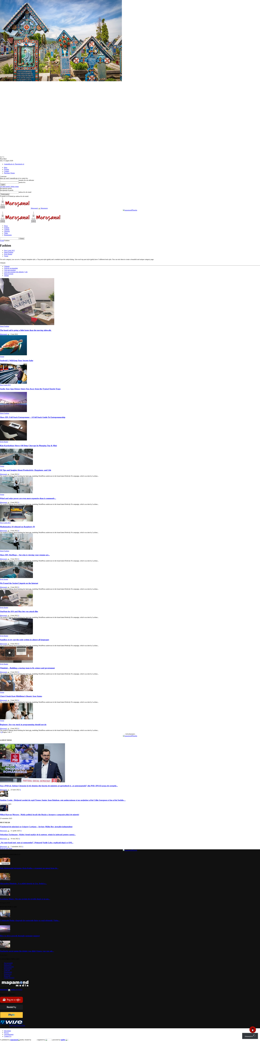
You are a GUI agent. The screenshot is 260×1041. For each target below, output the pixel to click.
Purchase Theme (9, 173)
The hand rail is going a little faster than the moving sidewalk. (25, 330)
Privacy (6, 1032)
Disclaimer (7, 1031)
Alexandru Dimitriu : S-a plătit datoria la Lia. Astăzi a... (23, 883)
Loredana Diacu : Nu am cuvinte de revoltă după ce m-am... (25, 899)
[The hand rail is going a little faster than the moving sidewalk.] (27, 324)
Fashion (6, 228)
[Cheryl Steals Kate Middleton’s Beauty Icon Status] (16, 690)
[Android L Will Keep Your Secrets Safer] (13, 355)
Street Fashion (8, 252)
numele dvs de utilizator (26, 180)
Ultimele (7, 266)
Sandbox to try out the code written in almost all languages (24, 640)
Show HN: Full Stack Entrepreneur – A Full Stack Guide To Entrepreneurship (32, 417)
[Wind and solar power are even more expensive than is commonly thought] (16, 493)
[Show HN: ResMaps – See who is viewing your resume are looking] (16, 549)
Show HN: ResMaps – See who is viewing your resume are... (25, 555)
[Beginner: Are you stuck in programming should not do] (16, 719)
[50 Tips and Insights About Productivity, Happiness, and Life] (16, 464)
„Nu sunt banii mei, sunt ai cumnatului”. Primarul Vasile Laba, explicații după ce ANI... (36, 843)
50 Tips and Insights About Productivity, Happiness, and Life (25, 470)
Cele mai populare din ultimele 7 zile (16, 272)
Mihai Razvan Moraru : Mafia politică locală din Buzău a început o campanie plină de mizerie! (39, 815)
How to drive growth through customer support (20, 936)
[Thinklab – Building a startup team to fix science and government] (16, 662)
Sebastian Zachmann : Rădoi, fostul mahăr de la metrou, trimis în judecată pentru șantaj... (38, 835)
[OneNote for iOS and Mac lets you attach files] (16, 606)
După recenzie (8, 274)
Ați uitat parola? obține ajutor (9, 186)
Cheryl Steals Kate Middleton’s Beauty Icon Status (21, 696)
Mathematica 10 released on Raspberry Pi (17, 527)
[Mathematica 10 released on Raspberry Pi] (16, 521)
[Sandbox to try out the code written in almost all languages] (16, 634)
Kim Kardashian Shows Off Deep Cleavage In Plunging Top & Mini (28, 446)
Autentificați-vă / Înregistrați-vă (14, 164)
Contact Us (7, 1036)
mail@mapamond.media (17, 1025)
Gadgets (6, 229)
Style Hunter (8, 254)
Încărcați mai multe (6, 848)
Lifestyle (7, 231)
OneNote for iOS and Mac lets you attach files (19, 611)
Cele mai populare (10, 270)
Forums (6, 169)
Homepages (8, 235)
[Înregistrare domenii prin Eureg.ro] (48, 1040)
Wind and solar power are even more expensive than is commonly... (28, 498)
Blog (5, 167)
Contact (6, 171)
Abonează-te (249, 1036)
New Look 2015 (9, 250)
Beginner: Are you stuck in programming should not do (23, 724)
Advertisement (8, 1034)
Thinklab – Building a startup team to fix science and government (27, 668)
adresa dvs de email (25, 192)
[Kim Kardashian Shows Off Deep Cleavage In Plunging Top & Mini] (13, 440)
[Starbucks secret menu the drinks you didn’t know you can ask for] (5, 947)
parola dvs (22, 182)
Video (6, 233)
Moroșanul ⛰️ (4, 334)
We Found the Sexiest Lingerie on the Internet (19, 583)
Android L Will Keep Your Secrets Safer (16, 360)
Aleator (6, 275)
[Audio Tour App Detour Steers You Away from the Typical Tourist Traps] (13, 383)
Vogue (6, 256)
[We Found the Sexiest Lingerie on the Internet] (16, 577)
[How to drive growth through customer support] (5, 932)
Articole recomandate (11, 268)
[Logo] (15, 222)
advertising (11, 989)
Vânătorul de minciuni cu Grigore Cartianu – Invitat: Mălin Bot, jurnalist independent (36, 827)
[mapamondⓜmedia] (130, 210)
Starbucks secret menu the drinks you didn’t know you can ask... (27, 951)
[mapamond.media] (11, 1017)
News (6, 226)
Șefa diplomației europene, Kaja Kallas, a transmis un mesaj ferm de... (29, 868)
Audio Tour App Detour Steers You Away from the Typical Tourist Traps (30, 389)
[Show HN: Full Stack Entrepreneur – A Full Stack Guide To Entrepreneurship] (13, 411)
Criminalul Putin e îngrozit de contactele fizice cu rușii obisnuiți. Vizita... (30, 920)
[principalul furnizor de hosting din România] (34, 1040)
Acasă (2, 240)
